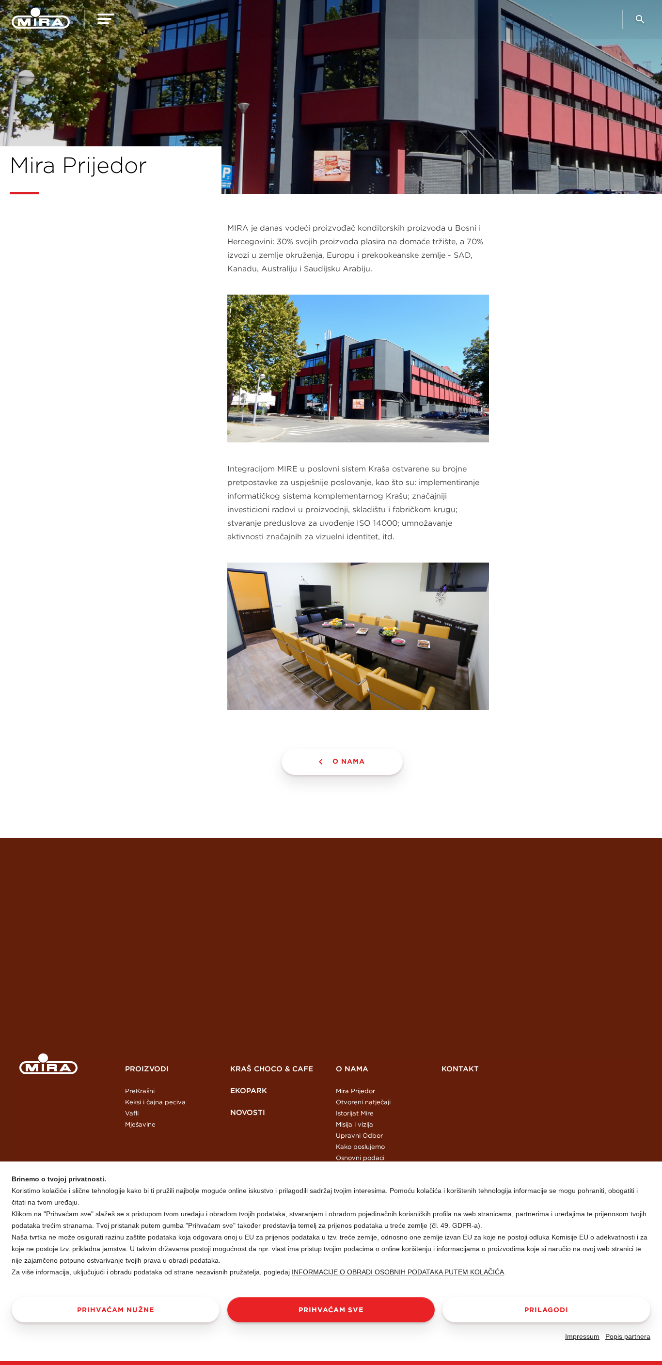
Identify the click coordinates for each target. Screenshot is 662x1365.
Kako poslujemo (360, 1147)
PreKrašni (140, 1091)
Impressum (582, 1336)
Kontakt (460, 1068)
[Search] (640, 23)
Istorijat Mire (355, 1113)
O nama (348, 761)
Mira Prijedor (355, 1091)
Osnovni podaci (360, 1158)
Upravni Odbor (359, 1135)
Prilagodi (546, 1309)
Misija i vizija (354, 1124)
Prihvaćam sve (331, 1309)
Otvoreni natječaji (363, 1102)
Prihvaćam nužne (115, 1309)
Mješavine (140, 1124)
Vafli (132, 1113)
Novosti (247, 1112)
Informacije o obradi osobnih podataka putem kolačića (398, 1272)
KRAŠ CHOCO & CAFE (271, 1068)
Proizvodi (147, 1068)
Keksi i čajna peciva (155, 1102)
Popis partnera (627, 1336)
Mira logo (48, 1063)
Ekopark (248, 1090)
